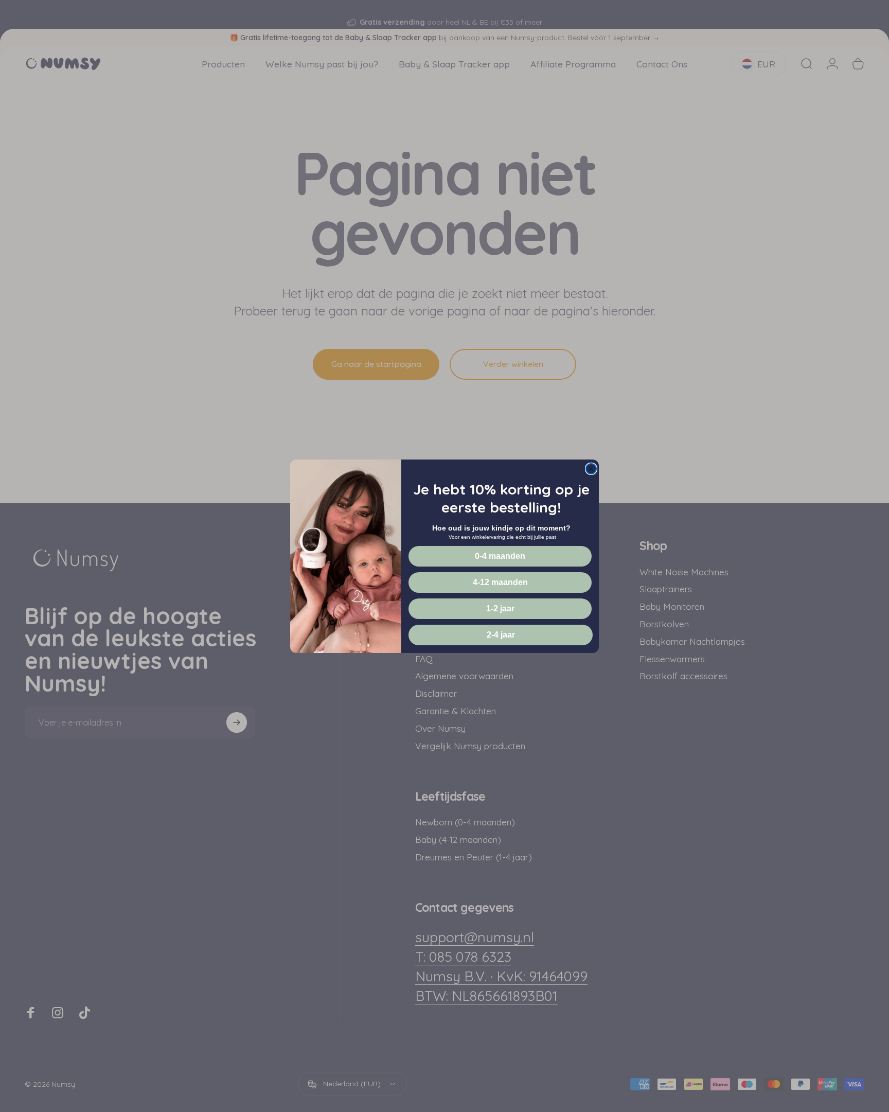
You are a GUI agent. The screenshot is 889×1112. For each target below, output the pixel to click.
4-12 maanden (500, 582)
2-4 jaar (501, 634)
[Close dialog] (591, 469)
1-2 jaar (500, 608)
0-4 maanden (500, 556)
